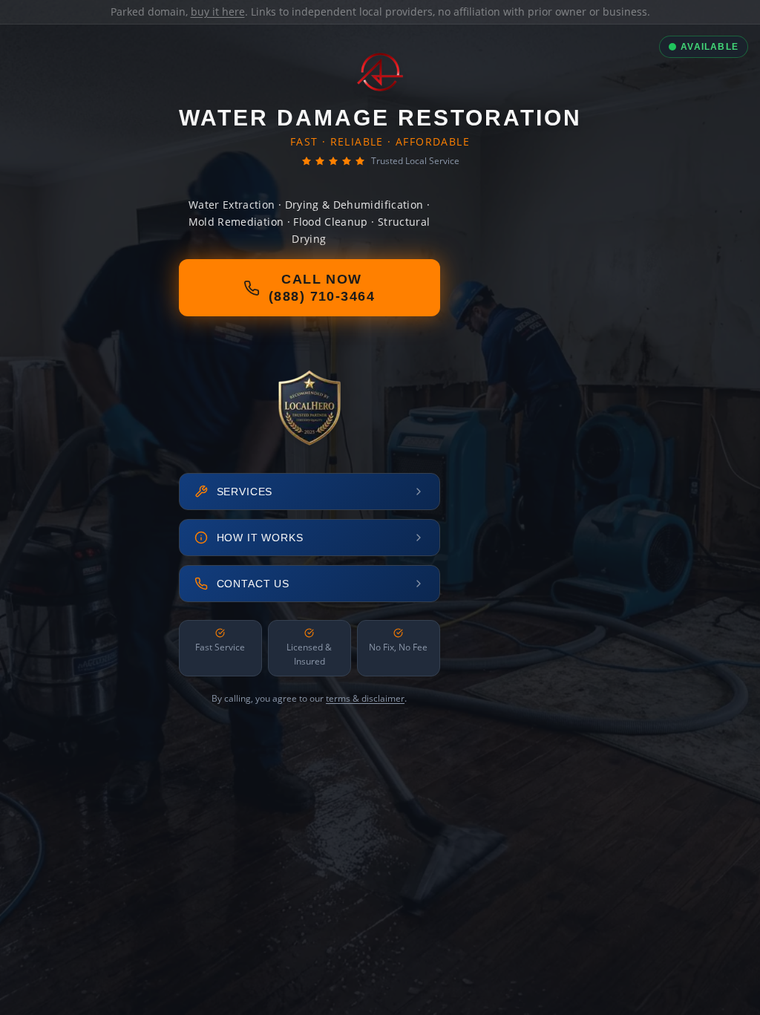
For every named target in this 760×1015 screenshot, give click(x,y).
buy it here (218, 11)
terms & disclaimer (365, 698)
